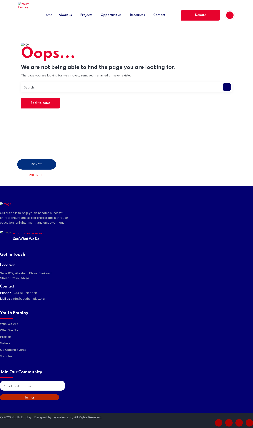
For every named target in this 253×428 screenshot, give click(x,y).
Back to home (41, 103)
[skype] (239, 423)
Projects (5, 337)
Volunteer (36, 175)
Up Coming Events (13, 350)
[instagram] (249, 423)
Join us (29, 397)
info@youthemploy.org (29, 298)
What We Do (9, 330)
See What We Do (26, 239)
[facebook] (218, 423)
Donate (200, 15)
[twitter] (229, 423)
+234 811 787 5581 (25, 293)
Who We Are (9, 324)
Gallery (5, 343)
